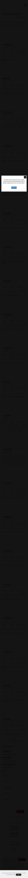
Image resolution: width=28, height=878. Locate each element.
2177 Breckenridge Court (8, 114)
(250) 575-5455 (13, 834)
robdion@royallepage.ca (9, 754)
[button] (2, 770)
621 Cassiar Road (7, 519)
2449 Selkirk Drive (7, 350)
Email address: (8, 787)
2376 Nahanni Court (7, 452)
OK (14, 187)
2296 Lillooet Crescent (8, 249)
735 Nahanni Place (7, 148)
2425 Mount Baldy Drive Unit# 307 (11, 283)
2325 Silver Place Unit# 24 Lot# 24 (11, 688)
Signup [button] (19, 17)
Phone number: (8, 793)
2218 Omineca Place (7, 553)
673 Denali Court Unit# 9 (8, 485)
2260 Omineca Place (7, 384)
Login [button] (24, 17)
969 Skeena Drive (7, 317)
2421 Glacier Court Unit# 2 (9, 215)
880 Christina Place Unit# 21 (9, 47)
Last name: (7, 781)
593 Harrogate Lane (7, 620)
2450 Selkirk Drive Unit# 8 (9, 418)
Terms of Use (12, 874)
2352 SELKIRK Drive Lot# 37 (9, 80)
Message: (6, 799)
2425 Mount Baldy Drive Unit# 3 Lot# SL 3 (12, 721)
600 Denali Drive (7, 654)
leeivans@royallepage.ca (9, 761)
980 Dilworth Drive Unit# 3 (9, 586)
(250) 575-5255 (14, 828)
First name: (7, 775)
